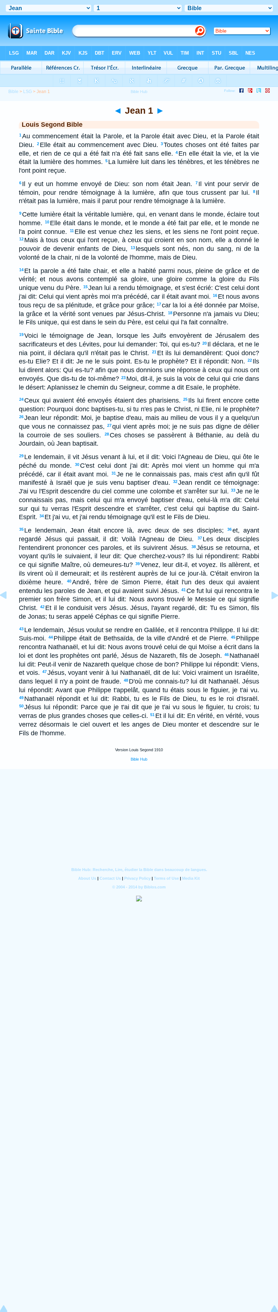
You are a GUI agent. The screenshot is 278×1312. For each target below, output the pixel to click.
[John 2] (269, 611)
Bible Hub (139, 759)
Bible (13, 91)
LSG (27, 91)
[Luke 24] (9, 611)
